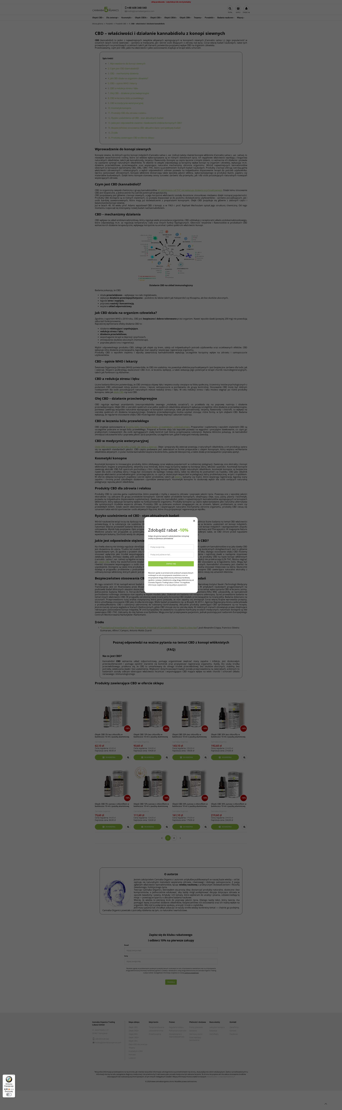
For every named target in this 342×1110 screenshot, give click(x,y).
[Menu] (13, 1076)
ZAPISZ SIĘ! (171, 564)
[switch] (9, 1094)
